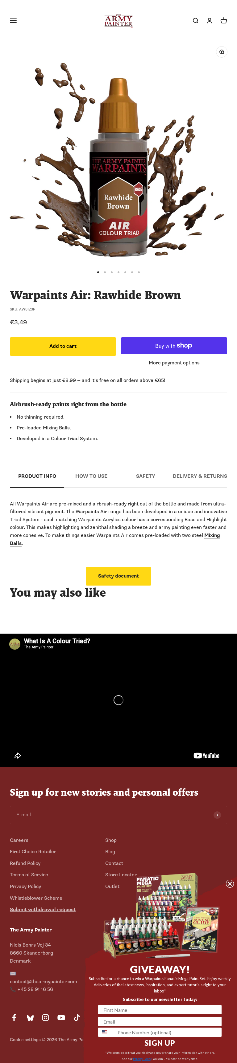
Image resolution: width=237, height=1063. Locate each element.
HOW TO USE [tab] (91, 476)
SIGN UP (159, 1042)
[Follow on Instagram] (45, 1017)
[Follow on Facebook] (14, 1017)
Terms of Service (29, 875)
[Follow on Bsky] (30, 1017)
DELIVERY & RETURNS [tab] (200, 476)
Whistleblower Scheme (36, 898)
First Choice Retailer (33, 852)
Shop (111, 840)
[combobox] (106, 1032)
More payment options (174, 363)
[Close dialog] (230, 884)
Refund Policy (25, 863)
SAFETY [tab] (145, 476)
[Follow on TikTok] (77, 1017)
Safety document (118, 576)
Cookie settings (25, 1039)
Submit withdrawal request (43, 910)
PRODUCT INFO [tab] (37, 476)
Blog (110, 852)
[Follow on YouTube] (61, 1017)
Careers (19, 840)
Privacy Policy (25, 886)
